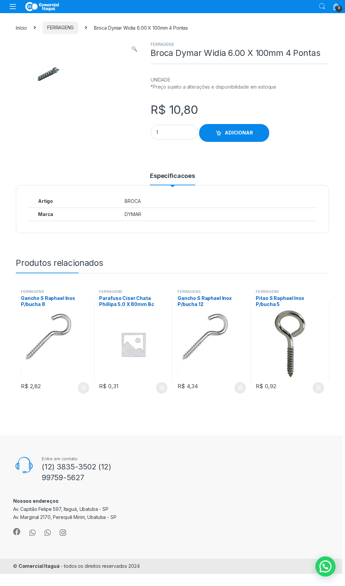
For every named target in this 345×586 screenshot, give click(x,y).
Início (21, 27)
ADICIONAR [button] (77, 388)
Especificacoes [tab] (172, 176)
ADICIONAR (239, 132)
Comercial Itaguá (39, 566)
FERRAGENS (60, 27)
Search (322, 6)
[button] (134, 49)
